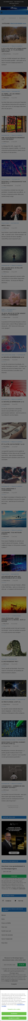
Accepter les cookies (14, 1018)
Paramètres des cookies (14, 1009)
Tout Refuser (14, 1013)
